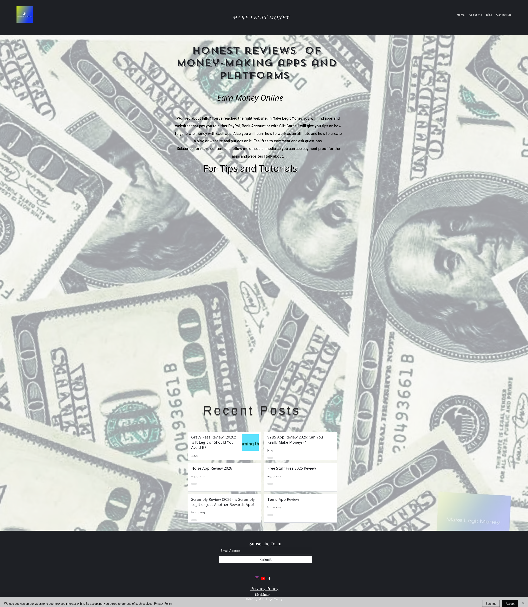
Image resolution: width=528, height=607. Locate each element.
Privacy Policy (163, 600)
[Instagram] (257, 578)
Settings (491, 600)
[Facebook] (269, 578)
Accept (510, 600)
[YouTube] (263, 578)
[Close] (523, 600)
